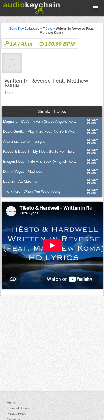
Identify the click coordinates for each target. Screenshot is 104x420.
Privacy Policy (16, 413)
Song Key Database (24, 29)
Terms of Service (18, 408)
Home (11, 402)
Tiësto (47, 29)
